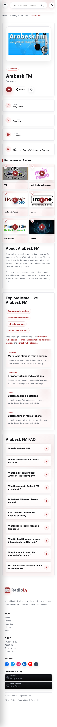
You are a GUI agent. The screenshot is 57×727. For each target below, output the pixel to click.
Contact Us (9, 651)
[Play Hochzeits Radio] (15, 200)
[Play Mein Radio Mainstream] (42, 173)
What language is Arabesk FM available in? (23, 487)
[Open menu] (5, 5)
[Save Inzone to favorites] (32, 194)
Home (4, 15)
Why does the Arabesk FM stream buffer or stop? (21, 554)
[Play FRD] (15, 173)
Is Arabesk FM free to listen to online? (23, 501)
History (8, 627)
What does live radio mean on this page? (23, 527)
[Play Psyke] (42, 227)
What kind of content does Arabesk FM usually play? (22, 474)
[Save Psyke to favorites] (32, 221)
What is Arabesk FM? (19, 448)
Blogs (7, 630)
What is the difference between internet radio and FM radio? (24, 540)
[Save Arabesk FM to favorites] (31, 89)
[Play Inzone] (42, 200)
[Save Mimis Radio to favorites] (5, 221)
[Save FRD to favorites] (5, 167)
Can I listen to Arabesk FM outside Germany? (21, 514)
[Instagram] (18, 664)
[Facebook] (7, 664)
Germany (24, 15)
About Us (9, 645)
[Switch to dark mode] (52, 5)
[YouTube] (30, 664)
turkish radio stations (18, 330)
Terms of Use (10, 648)
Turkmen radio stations (18, 317)
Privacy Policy (11, 642)
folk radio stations (16, 324)
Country (13, 15)
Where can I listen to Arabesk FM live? (23, 461)
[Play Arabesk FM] (9, 89)
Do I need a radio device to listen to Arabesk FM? (25, 567)
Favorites (9, 624)
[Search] (42, 5)
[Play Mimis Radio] (15, 227)
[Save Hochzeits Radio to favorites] (5, 194)
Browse (8, 621)
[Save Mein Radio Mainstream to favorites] (32, 167)
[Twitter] (13, 664)
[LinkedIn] (24, 664)
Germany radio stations (18, 311)
